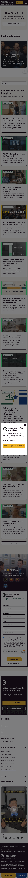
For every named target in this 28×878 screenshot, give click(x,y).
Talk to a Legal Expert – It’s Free (14, 446)
